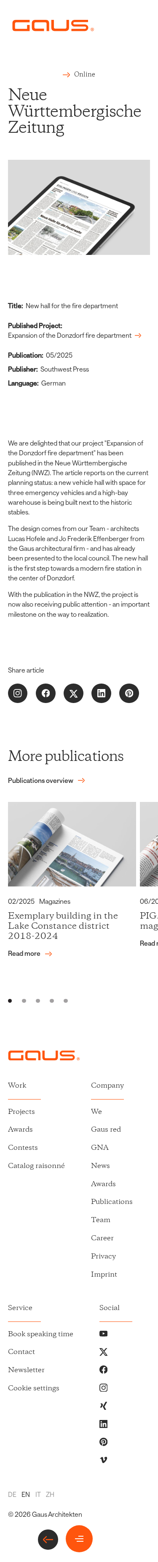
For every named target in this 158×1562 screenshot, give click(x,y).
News (100, 1166)
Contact (21, 1352)
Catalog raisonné (36, 1166)
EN (25, 1494)
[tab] (10, 1001)
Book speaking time (40, 1334)
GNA (100, 1148)
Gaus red (106, 1130)
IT (38, 1494)
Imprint (104, 1275)
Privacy (103, 1256)
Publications (112, 1202)
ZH (50, 1494)
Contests (23, 1148)
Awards (20, 1130)
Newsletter (26, 1370)
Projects (21, 1112)
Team (100, 1220)
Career (102, 1238)
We (96, 1112)
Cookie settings (33, 1388)
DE (12, 1494)
